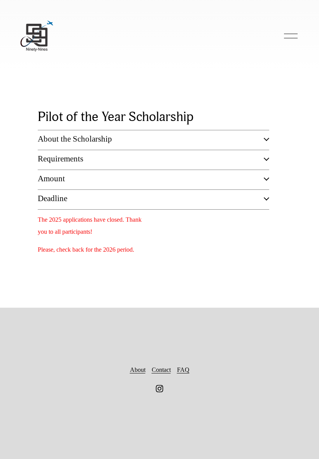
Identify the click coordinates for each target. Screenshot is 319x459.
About (137, 369)
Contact (161, 369)
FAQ (183, 369)
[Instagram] (159, 388)
